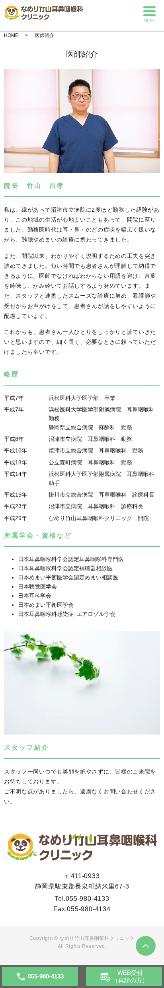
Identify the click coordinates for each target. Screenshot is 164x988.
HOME (11, 35)
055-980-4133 (87, 898)
